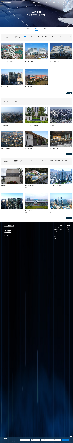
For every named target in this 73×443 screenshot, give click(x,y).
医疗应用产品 (55, 236)
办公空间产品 (55, 238)
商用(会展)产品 (56, 240)
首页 (34, 2)
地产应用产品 (55, 234)
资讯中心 (53, 2)
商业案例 (44, 28)
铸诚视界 (61, 229)
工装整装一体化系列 (56, 227)
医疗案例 (28, 28)
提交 (65, 439)
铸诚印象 (39, 2)
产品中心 (46, 2)
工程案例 (59, 2)
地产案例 (36, 28)
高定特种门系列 (56, 229)
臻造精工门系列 (56, 231)
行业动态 (61, 227)
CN (68, 2)
